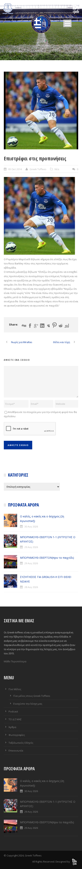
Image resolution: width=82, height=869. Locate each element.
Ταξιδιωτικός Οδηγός (21, 742)
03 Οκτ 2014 (15, 169)
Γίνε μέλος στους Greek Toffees (31, 696)
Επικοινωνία (16, 750)
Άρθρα (12, 727)
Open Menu (67, 23)
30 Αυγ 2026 (31, 526)
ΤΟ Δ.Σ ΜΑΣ (15, 719)
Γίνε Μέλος (15, 689)
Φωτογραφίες (17, 735)
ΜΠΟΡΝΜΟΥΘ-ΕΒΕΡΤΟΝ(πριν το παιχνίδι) (47, 557)
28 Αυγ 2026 (31, 587)
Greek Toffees (38, 169)
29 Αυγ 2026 (31, 547)
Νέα (57, 169)
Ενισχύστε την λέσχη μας (27, 703)
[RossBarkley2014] (41, 110)
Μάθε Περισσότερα (15, 661)
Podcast (13, 711)
